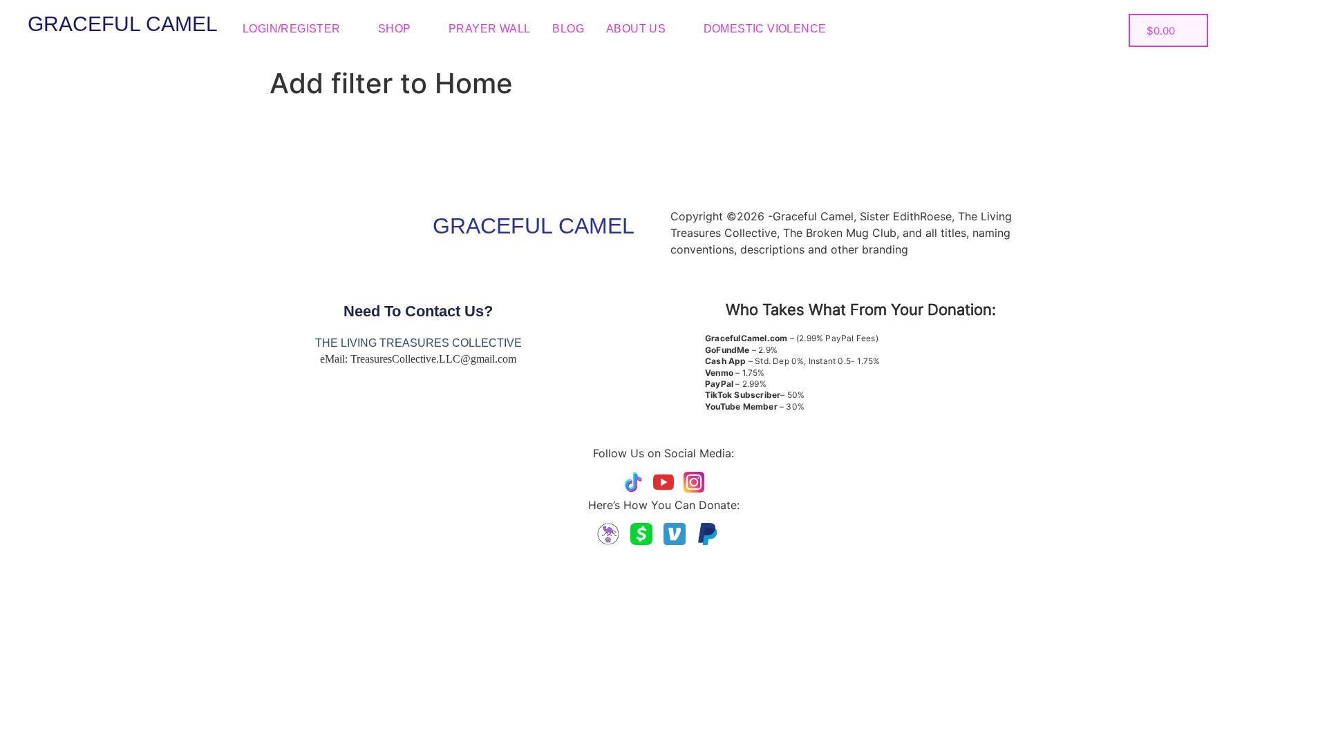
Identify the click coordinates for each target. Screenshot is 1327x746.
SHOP (394, 29)
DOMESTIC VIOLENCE (765, 29)
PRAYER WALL (489, 29)
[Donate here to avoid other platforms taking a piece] (608, 534)
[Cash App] (641, 534)
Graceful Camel (123, 23)
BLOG (568, 29)
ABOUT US (636, 29)
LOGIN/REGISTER (292, 29)
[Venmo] (675, 534)
